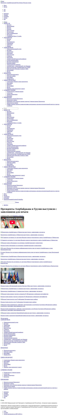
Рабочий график (11, 76)
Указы (8, 40)
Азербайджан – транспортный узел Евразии (18, 66)
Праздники (10, 57)
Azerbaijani (6, 196)
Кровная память (11, 63)
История (9, 50)
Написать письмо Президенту (15, 98)
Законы (9, 46)
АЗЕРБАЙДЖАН (8, 47)
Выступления (10, 30)
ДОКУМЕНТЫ (8, 37)
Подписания (10, 32)
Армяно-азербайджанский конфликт (16, 59)
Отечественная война (12, 60)
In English (6, 198)
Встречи (9, 24)
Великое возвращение (13, 61)
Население (10, 53)
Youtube (6, 15)
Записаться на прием (12, 103)
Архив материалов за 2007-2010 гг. (13, 414)
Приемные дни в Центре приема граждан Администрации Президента (26, 101)
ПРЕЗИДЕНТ (7, 73)
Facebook (6, 16)
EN (4, 11)
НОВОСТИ (7, 23)
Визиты (9, 27)
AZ (4, 9)
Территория (10, 51)
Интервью (9, 34)
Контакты (9, 95)
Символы (9, 56)
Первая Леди (10, 78)
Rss (5, 19)
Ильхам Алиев (27, 2)
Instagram (6, 13)
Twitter (5, 18)
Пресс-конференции (12, 33)
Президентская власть (13, 74)
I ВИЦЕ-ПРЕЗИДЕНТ (10, 80)
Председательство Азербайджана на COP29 (18, 67)
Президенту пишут (12, 100)
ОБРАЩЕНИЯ (8, 97)
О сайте (6, 412)
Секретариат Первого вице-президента (17, 81)
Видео (5, 6)
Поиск (17, 202)
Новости (9, 84)
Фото (5, 5)
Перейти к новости (18, 215)
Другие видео (4, 318)
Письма (9, 39)
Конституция (10, 54)
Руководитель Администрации (15, 91)
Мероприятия (10, 26)
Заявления (9, 44)
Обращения (10, 43)
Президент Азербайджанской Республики (12, 2)
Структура (9, 93)
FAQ (5, 411)
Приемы (9, 29)
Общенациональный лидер (14, 49)
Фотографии (10, 86)
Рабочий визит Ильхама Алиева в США (17, 68)
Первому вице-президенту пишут (16, 88)
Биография (10, 77)
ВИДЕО (6, 205)
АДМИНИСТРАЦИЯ (9, 90)
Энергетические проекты (13, 64)
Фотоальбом (10, 70)
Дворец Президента (12, 94)
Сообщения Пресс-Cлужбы (14, 36)
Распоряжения (11, 42)
